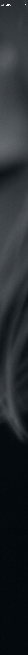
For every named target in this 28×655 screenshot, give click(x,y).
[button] (25, 4)
